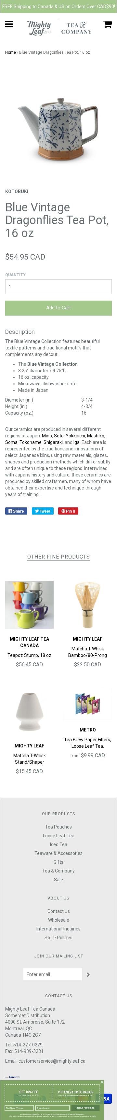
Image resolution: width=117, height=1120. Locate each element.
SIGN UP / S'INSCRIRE (85, 1108)
